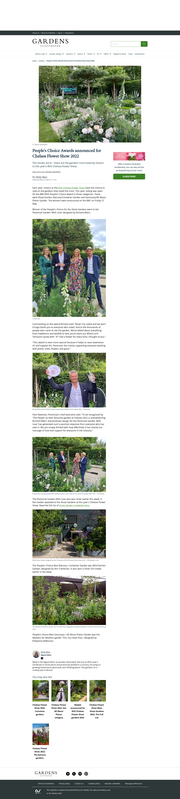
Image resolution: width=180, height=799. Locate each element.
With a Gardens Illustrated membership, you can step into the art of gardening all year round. (129, 167)
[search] (144, 44)
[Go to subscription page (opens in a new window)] (129, 160)
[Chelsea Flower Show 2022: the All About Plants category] (59, 691)
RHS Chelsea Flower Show (71, 187)
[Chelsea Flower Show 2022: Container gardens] (40, 691)
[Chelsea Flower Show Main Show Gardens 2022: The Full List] (97, 691)
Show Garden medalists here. (74, 505)
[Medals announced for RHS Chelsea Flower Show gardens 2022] (78, 691)
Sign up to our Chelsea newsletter (46, 171)
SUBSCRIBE (129, 176)
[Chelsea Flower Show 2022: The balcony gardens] (40, 734)
